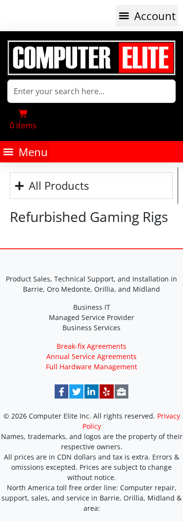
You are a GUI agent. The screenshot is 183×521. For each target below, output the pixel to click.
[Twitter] (76, 391)
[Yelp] (107, 391)
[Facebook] (62, 391)
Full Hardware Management (91, 366)
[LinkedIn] (91, 391)
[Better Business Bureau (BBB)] (122, 391)
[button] (147, 15)
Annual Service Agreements (91, 356)
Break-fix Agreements (91, 346)
